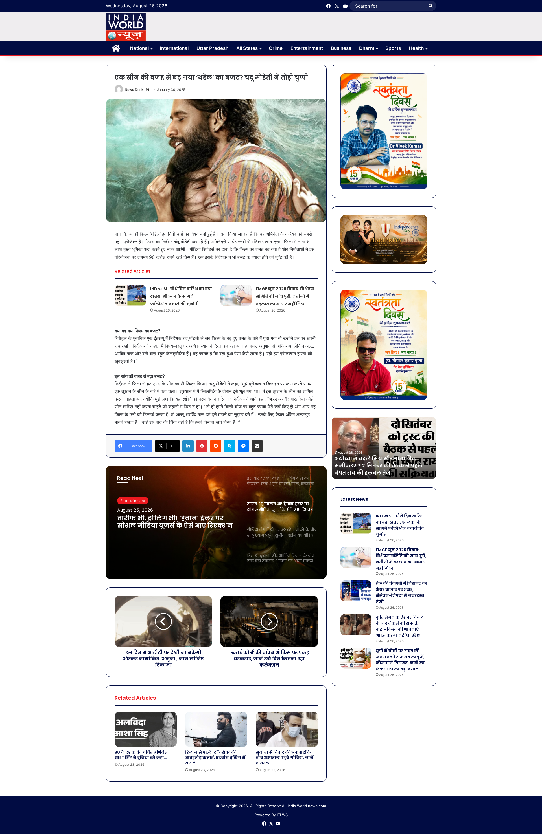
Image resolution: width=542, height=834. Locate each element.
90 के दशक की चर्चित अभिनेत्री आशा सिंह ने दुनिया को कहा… (142, 754)
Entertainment (306, 48)
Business (341, 48)
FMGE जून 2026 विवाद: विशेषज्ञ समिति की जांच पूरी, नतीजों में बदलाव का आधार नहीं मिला (285, 296)
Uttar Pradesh (212, 48)
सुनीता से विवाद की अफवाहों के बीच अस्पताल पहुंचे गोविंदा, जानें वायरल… (284, 757)
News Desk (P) (137, 89)
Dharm (366, 48)
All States (247, 48)
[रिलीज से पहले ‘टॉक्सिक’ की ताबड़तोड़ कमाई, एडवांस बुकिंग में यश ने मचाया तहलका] (216, 729)
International (174, 48)
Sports (393, 48)
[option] (216, 522)
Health (416, 48)
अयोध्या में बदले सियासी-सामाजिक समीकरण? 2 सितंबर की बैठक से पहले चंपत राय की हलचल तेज (378, 465)
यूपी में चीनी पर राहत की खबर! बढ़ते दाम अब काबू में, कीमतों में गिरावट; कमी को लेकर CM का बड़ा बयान (400, 660)
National (139, 48)
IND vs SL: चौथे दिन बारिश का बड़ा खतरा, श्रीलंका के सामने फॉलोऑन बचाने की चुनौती (181, 296)
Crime (276, 48)
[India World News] (126, 27)
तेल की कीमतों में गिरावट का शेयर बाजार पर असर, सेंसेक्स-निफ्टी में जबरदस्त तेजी (401, 592)
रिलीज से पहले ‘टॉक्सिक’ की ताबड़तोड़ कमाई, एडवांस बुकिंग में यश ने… (215, 757)
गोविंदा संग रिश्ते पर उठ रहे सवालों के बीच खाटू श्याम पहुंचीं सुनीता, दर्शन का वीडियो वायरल (175, 522)
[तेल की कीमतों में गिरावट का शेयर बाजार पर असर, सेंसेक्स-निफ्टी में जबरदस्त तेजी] (355, 590)
